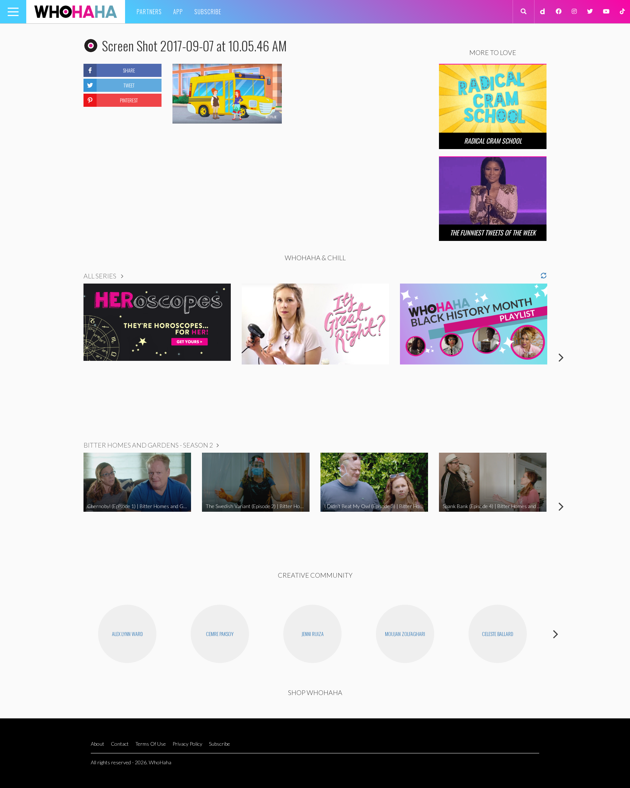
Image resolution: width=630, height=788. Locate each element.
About (97, 744)
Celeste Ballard (497, 633)
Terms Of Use (150, 744)
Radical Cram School (493, 140)
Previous (69, 357)
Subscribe (207, 11)
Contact (120, 744)
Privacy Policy (187, 744)
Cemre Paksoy (220, 633)
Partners (149, 11)
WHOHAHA (76, 11)
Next (561, 357)
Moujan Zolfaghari (405, 633)
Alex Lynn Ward (127, 633)
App (178, 11)
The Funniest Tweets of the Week (493, 232)
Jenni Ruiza (313, 633)
